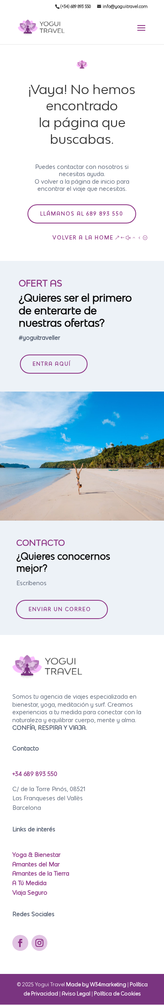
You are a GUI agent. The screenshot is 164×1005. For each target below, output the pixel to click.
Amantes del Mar (36, 864)
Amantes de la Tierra (40, 873)
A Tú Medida (29, 883)
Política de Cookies (117, 994)
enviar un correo (60, 609)
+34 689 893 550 (34, 773)
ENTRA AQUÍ (52, 364)
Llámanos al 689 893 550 (81, 214)
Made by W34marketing (96, 984)
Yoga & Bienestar (36, 854)
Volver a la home (83, 238)
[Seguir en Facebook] (20, 943)
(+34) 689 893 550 (76, 6)
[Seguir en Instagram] (39, 943)
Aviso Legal (76, 994)
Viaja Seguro (29, 892)
